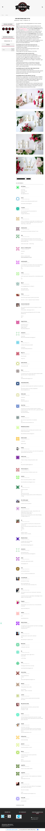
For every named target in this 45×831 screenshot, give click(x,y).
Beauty (21, 20)
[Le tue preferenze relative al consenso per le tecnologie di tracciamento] (1, 623)
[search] (12, 49)
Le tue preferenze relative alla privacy (27, 829)
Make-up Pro (26, 29)
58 (29, 20)
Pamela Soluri (17, 20)
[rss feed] (8, 33)
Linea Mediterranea (23, 28)
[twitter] (6, 30)
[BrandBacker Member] (9, 817)
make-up (28, 178)
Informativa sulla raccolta (12, 829)
